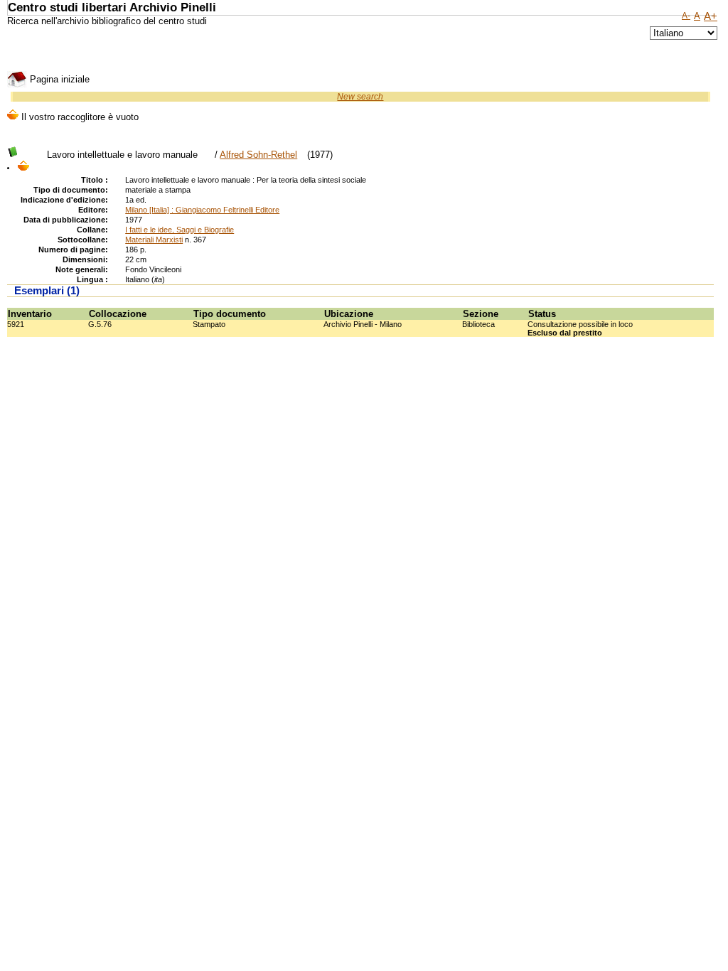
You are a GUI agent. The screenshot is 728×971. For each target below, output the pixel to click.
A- (686, 16)
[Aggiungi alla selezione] (23, 167)
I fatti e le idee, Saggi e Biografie (179, 229)
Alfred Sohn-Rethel (258, 154)
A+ (710, 16)
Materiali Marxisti (154, 239)
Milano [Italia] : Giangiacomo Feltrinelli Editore (202, 209)
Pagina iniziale (58, 79)
